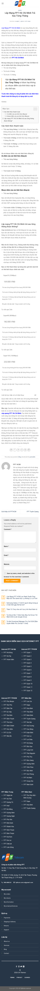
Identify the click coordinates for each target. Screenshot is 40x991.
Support (6, 930)
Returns (6, 926)
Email (6, 555)
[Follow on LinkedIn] (23, 966)
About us (7, 941)
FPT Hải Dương (28, 726)
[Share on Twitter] (18, 450)
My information (9, 902)
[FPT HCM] (20, 3)
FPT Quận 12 (27, 691)
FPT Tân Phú (7, 705)
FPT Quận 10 (27, 684)
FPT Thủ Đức (7, 722)
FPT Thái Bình (28, 712)
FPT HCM (27, 21)
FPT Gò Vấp (7, 712)
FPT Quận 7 (27, 673)
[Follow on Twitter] (21, 966)
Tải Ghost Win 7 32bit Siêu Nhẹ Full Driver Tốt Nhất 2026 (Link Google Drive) (22, 616)
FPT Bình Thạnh (8, 719)
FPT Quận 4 (27, 663)
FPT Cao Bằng (28, 729)
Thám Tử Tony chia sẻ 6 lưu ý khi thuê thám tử (22, 609)
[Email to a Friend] (21, 450)
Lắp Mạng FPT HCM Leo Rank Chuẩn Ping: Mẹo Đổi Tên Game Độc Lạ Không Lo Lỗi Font (22, 597)
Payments (7, 918)
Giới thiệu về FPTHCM (8, 512)
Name (6, 546)
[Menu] (2, 3)
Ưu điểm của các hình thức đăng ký (17, 114)
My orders (7, 894)
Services (6, 945)
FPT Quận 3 (27, 659)
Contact (6, 953)
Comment (8, 529)
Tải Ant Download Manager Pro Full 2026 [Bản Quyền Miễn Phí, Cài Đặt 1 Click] (22, 622)
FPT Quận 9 (27, 680)
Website (6, 564)
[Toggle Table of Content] (34, 109)
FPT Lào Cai (27, 701)
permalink (32, 457)
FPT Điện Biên (28, 733)
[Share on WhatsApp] (11, 450)
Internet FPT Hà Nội (8, 649)
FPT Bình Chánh (8, 726)
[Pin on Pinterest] (25, 450)
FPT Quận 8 (27, 677)
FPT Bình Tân (7, 708)
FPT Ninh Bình (28, 715)
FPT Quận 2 (27, 656)
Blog (19, 10)
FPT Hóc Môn (8, 729)
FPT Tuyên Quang (33, 512)
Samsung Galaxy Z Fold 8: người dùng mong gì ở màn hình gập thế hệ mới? (22, 604)
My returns (7, 898)
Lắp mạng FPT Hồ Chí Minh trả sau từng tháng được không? (19, 120)
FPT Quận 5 (27, 666)
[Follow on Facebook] (16, 966)
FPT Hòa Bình (28, 708)
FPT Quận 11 (27, 687)
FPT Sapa (26, 705)
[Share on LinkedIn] (28, 450)
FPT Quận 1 (27, 652)
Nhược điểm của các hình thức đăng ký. (18, 116)
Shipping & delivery (10, 922)
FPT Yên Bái (27, 722)
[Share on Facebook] (14, 450)
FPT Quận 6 (27, 670)
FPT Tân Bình (7, 715)
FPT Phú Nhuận (8, 701)
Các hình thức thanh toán (12, 112)
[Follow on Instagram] (19, 966)
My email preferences (11, 906)
